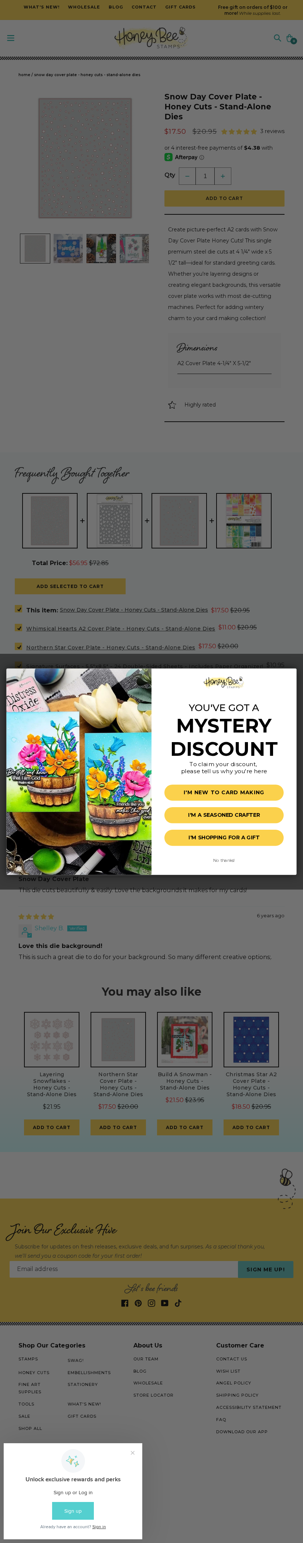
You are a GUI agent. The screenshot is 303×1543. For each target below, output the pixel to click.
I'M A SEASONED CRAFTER (224, 815)
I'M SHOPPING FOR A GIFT (223, 838)
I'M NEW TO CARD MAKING (224, 792)
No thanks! (224, 860)
